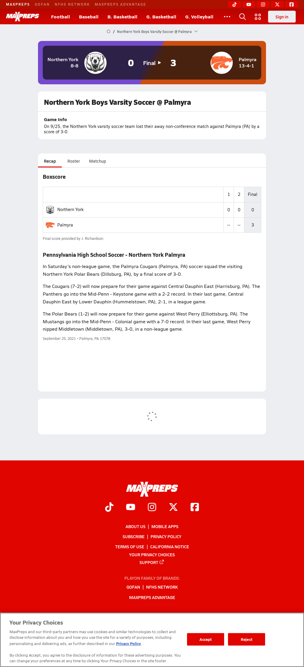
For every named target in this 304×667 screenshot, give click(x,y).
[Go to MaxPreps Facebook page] (195, 507)
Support (149, 562)
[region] (152, 640)
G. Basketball (161, 16)
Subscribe (134, 536)
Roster (73, 161)
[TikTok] (234, 4)
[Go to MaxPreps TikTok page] (109, 507)
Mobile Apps (164, 526)
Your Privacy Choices (152, 554)
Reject (246, 639)
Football (60, 16)
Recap (50, 161)
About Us (135, 526)
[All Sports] (227, 16)
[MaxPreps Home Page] (108, 31)
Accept (206, 639)
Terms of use (129, 546)
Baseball (89, 16)
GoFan (42, 4)
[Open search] (242, 16)
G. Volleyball (199, 16)
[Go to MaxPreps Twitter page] (173, 507)
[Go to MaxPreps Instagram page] (152, 507)
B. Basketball (122, 16)
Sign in (282, 17)
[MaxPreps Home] (22, 16)
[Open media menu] (258, 16)
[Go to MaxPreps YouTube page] (130, 507)
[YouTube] (248, 4)
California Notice (169, 546)
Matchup (97, 161)
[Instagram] (263, 4)
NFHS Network (72, 4)
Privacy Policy (166, 536)
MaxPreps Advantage (120, 4)
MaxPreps (18, 4)
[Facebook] (291, 4)
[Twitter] (277, 4)
